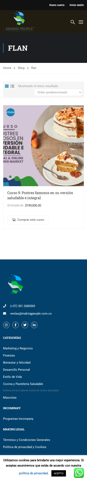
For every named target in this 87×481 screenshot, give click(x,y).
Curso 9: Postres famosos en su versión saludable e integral (40, 195)
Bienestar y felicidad (16, 362)
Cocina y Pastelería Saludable (31, 387)
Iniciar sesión (77, 5)
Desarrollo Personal (16, 370)
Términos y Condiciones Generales (26, 440)
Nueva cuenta (57, 5)
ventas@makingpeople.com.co (31, 313)
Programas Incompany (18, 419)
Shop (21, 68)
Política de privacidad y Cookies (24, 447)
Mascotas (10, 397)
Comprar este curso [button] (30, 220)
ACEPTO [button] (59, 473)
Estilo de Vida (12, 377)
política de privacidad (33, 473)
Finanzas (9, 355)
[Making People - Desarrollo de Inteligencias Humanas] (19, 21)
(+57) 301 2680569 (22, 306)
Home (7, 68)
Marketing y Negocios (18, 348)
